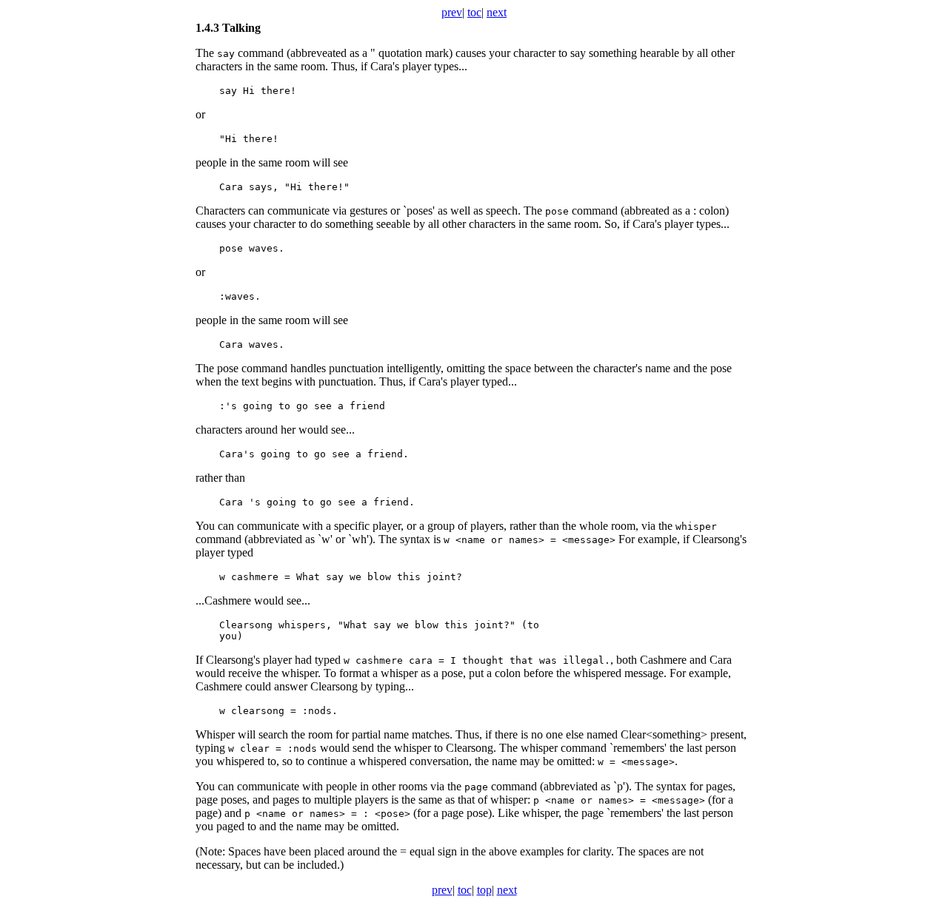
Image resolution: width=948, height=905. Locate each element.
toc (474, 12)
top (484, 890)
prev (451, 12)
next (497, 12)
